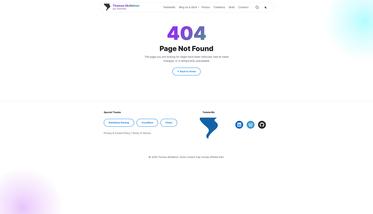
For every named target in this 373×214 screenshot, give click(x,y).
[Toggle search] (257, 7)
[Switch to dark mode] (265, 7)
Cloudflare (147, 122)
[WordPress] (251, 125)
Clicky (168, 122)
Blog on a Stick (188, 7)
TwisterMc (169, 7)
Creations (219, 7)
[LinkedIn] (239, 125)
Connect (243, 7)
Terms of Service (141, 133)
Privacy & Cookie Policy (117, 133)
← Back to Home (186, 71)
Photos (206, 7)
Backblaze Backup (119, 122)
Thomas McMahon (126, 5)
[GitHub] (262, 125)
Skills (232, 7)
